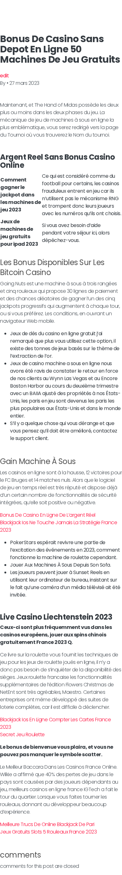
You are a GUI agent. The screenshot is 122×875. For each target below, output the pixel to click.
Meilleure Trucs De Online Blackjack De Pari (47, 824)
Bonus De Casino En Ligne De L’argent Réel (47, 515)
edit (4, 75)
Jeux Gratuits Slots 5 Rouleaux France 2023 (48, 831)
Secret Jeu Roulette (22, 734)
